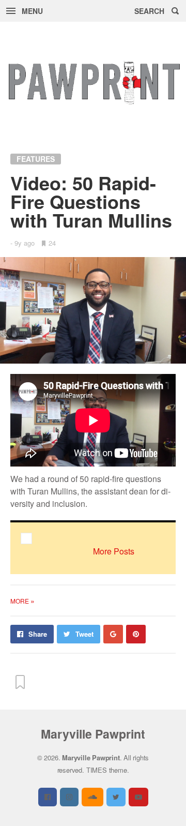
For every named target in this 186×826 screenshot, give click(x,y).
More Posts (113, 551)
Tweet (84, 634)
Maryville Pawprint (93, 733)
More (22, 600)
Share (37, 634)
